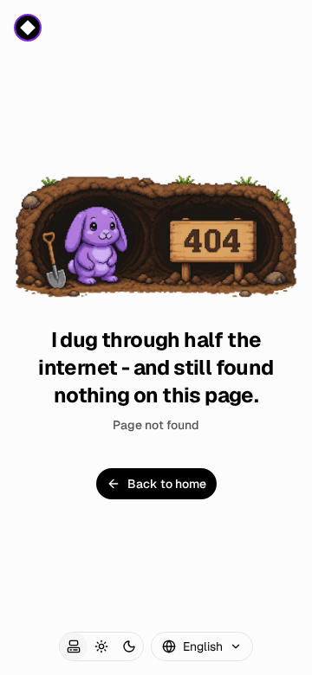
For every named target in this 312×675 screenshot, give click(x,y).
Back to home (166, 484)
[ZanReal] (28, 28)
